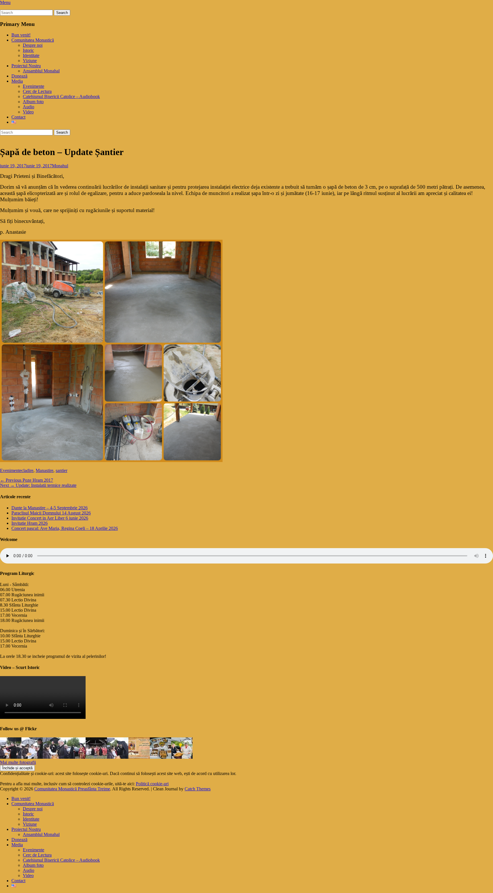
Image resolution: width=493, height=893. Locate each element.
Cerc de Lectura (37, 91)
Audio (28, 106)
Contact (18, 117)
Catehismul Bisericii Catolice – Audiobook (61, 96)
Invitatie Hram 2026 (29, 523)
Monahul (60, 165)
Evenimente (33, 86)
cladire (27, 470)
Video (28, 111)
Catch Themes (198, 788)
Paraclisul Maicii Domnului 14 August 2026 (51, 512)
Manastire (44, 470)
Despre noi (33, 45)
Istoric (28, 50)
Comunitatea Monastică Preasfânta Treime (72, 788)
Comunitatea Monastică (32, 40)
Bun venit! (21, 34)
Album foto (33, 101)
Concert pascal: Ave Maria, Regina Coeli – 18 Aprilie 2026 (64, 528)
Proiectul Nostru (26, 65)
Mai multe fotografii (18, 762)
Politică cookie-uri (152, 783)
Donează (19, 76)
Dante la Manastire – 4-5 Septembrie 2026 (49, 507)
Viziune (30, 60)
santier (61, 470)
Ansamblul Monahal (41, 70)
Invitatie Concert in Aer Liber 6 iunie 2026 (49, 518)
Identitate (31, 55)
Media (17, 81)
